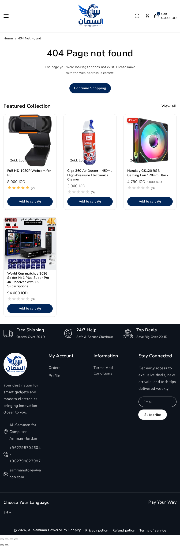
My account (61, 356)
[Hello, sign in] (147, 16)
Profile (54, 375)
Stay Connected (155, 356)
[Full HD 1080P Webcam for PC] (30, 140)
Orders (55, 367)
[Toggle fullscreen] (11, 539)
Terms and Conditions (103, 370)
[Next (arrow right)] (6, 545)
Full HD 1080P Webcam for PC (29, 173)
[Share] (6, 539)
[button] (7, 16)
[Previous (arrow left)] (2, 545)
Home (8, 38)
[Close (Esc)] (2, 539)
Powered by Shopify (64, 530)
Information (106, 356)
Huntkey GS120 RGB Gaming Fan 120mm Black (148, 173)
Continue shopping (90, 88)
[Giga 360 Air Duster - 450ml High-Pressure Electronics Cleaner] (90, 140)
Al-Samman (38, 530)
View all (168, 106)
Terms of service (152, 530)
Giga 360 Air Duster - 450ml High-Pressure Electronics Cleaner (89, 175)
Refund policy (123, 530)
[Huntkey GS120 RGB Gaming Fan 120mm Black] (150, 140)
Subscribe (152, 415)
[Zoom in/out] (16, 539)
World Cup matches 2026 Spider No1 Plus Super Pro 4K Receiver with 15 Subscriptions (28, 280)
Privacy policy (96, 530)
